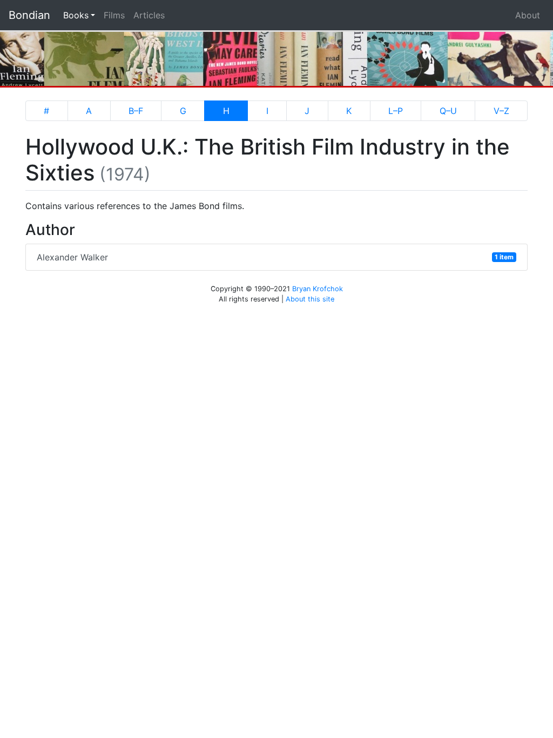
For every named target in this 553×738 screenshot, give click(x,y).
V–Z (501, 110)
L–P (395, 110)
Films (114, 15)
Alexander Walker (275, 257)
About (527, 15)
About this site (310, 299)
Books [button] (81, 15)
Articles (149, 15)
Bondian (29, 15)
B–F (136, 110)
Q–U (448, 110)
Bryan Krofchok (317, 289)
